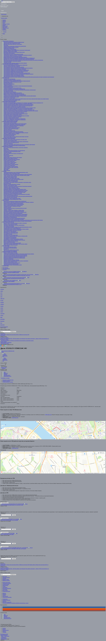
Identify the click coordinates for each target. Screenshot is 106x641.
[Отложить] (1, 517)
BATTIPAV (2, 319)
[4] (3, 364)
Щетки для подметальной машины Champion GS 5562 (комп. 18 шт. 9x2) (16, 275)
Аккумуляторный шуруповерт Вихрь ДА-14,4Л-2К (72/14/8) (11, 504)
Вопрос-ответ (5, 25)
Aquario (1, 306)
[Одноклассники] (2, 345)
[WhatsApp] (4, 345)
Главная (4, 19)
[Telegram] (5, 345)
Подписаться (13, 331)
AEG (1, 296)
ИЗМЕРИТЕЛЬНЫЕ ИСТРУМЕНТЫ (10, 251)
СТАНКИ (4, 171)
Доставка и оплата (6, 23)
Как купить (5, 26)
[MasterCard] (5, 373)
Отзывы (4, 28)
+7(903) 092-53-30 (48, 414)
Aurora (1, 311)
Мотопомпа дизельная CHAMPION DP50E (11, 272)
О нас (4, 22)
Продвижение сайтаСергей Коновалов (4, 635)
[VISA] (4, 372)
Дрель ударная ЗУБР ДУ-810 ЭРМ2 (7, 534)
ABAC (1, 291)
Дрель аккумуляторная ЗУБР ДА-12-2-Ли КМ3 (9, 520)
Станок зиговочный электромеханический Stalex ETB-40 (13, 278)
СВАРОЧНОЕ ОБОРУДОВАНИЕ (9, 101)
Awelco (1, 315)
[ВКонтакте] (0, 345)
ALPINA (2, 302)
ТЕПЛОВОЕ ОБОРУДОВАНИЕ (9, 138)
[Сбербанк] (5, 374)
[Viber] (3, 345)
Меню (4, 33)
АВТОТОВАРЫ (6, 200)
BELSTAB (2, 324)
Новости (4, 20)
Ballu (1, 317)
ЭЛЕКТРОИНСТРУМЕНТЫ (8, 41)
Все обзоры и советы (4, 337)
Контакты (4, 29)
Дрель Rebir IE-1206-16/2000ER (8, 281)
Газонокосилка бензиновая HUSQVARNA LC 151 (12, 284)
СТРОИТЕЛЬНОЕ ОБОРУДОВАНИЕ (10, 121)
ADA (1, 294)
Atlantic (1, 309)
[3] (2, 364)
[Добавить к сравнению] (1, 516)
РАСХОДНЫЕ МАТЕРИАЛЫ (8, 222)
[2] (1, 364)
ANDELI (2, 304)
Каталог (4, 21)
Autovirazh (2, 313)
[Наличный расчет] (6, 375)
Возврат (4, 24)
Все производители (4, 326)
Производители (6, 27)
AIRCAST (2, 298)
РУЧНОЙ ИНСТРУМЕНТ (8, 146)
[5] (4, 364)
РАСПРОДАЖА (6, 265)
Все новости (2, 333)
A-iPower (2, 289)
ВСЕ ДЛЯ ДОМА (6, 245)
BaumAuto (2, 321)
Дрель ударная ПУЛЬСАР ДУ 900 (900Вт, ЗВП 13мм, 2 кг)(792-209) (13, 548)
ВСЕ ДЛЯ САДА (6, 77)
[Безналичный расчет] (7, 376)
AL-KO (1, 300)
